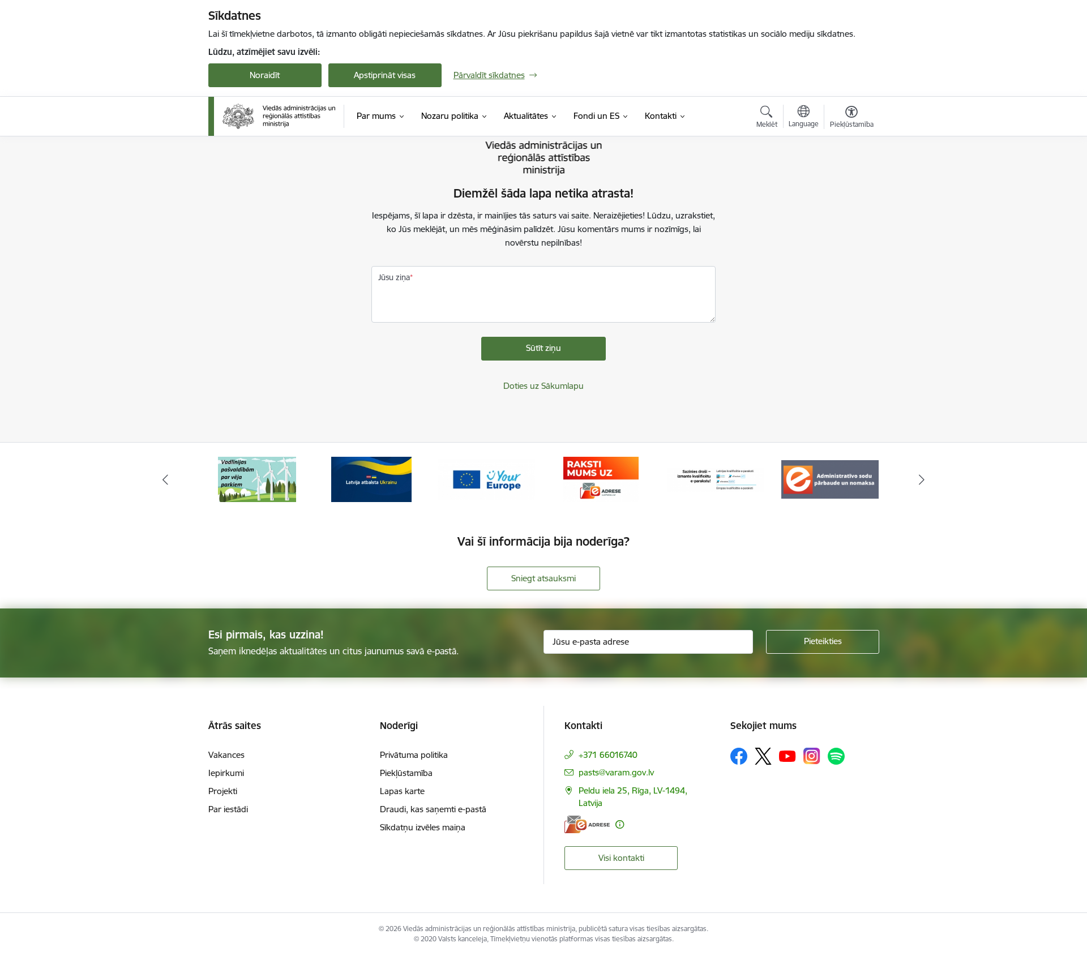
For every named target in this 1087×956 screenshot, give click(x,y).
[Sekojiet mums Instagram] (811, 756)
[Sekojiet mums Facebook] (738, 756)
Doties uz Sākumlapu (543, 385)
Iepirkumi (226, 773)
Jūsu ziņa (394, 277)
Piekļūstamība (406, 773)
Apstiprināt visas (385, 75)
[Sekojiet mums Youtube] (787, 755)
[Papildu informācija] (619, 824)
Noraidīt (265, 75)
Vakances (226, 754)
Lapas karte (402, 791)
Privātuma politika (414, 754)
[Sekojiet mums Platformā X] (763, 756)
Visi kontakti (621, 857)
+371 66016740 (608, 754)
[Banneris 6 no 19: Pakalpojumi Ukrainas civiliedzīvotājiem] (371, 478)
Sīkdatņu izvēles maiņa (422, 827)
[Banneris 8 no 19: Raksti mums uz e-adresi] (601, 478)
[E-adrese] (587, 824)
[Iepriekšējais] (165, 479)
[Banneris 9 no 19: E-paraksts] (716, 478)
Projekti (222, 791)
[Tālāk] (922, 479)
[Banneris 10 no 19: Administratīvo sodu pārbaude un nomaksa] (830, 478)
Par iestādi (228, 809)
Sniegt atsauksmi (543, 578)
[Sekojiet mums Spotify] (836, 756)
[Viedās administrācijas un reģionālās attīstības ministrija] (279, 116)
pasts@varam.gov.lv (616, 772)
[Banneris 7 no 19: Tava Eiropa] (486, 478)
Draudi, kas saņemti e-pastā (433, 809)
